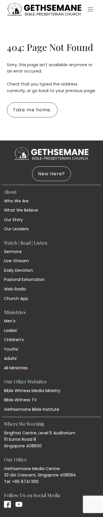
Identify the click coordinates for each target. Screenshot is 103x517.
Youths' (11, 349)
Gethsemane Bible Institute (31, 409)
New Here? (51, 173)
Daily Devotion (18, 270)
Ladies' (11, 330)
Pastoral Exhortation (24, 279)
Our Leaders (16, 229)
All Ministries (16, 368)
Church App (16, 298)
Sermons (13, 251)
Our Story (13, 220)
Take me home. (32, 110)
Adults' (10, 358)
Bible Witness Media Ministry (32, 391)
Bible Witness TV (20, 400)
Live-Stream (16, 261)
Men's (9, 321)
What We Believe (21, 210)
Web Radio (15, 289)
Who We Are (16, 201)
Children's (14, 340)
